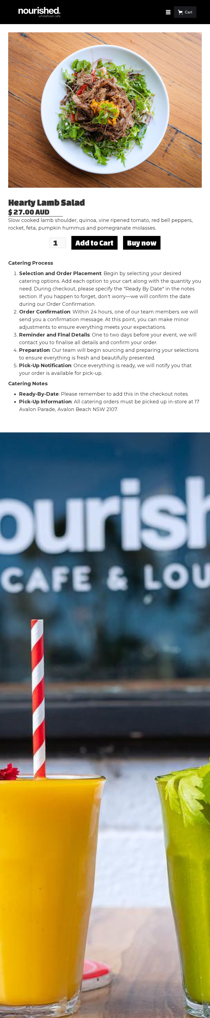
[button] (169, 12)
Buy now (141, 243)
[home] (39, 12)
